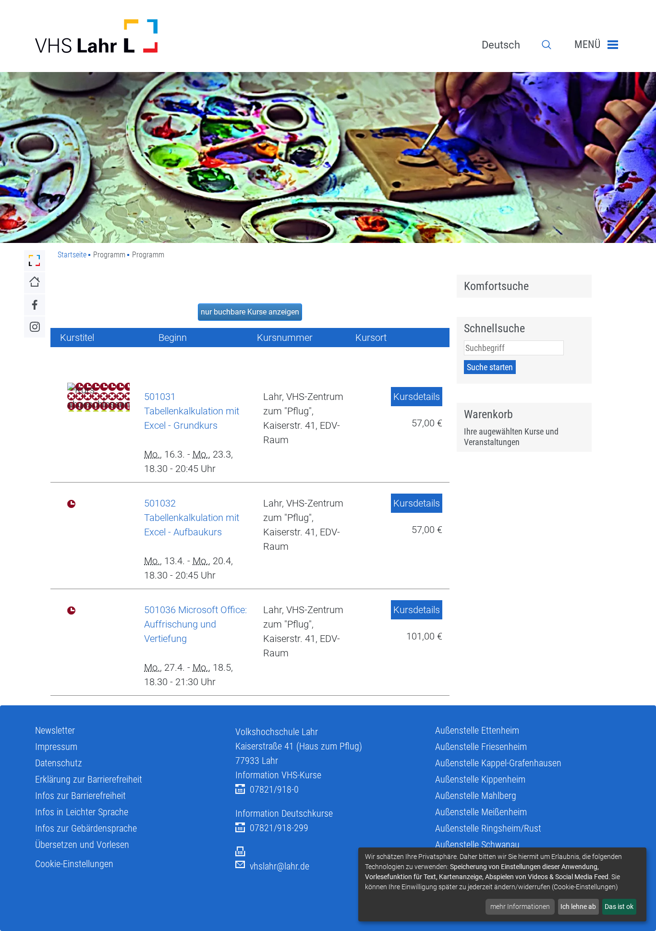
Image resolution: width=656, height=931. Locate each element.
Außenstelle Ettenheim (477, 730)
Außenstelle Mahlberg (475, 795)
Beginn (172, 337)
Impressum (56, 746)
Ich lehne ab (578, 906)
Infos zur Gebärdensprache (86, 828)
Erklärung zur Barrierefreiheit (88, 779)
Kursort (371, 337)
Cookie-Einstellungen (74, 864)
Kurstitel (77, 337)
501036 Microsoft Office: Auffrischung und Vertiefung (195, 624)
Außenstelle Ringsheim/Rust (488, 828)
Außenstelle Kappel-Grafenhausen (498, 763)
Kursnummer (285, 337)
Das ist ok (619, 906)
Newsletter (55, 730)
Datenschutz (58, 763)
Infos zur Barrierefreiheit (80, 795)
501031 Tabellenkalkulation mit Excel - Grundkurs (191, 411)
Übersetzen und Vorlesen (82, 844)
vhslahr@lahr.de (279, 866)
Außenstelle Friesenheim (481, 746)
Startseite (72, 254)
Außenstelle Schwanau (477, 844)
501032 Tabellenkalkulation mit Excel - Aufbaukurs (191, 517)
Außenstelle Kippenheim (480, 779)
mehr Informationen (520, 906)
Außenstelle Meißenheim (481, 812)
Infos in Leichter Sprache (81, 812)
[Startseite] (128, 36)
